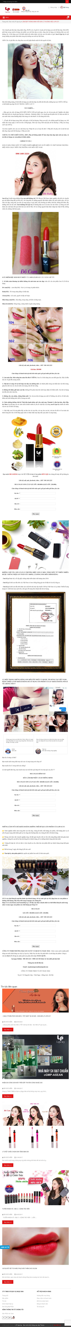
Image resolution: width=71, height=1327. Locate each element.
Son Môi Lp (57, 1325)
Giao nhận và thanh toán (44, 1298)
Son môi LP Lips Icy (15, 22)
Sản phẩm (5, 1298)
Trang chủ (5, 22)
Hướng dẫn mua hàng (43, 1295)
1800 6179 (4, 1247)
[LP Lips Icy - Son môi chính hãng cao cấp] (21, 9)
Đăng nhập (53, 7)
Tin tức (4, 1301)
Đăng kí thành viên (42, 1304)
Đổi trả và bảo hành (42, 1301)
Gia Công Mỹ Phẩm (8, 1306)
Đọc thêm (7, 1029)
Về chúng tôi (40, 1306)
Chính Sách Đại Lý (7, 1304)
